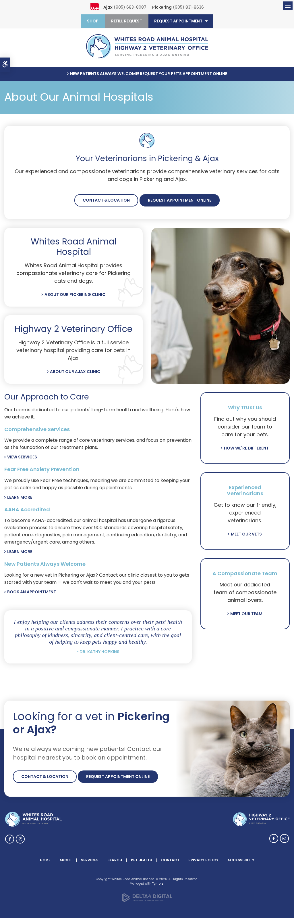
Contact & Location (106, 200)
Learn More (19, 497)
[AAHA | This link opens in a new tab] (94, 7)
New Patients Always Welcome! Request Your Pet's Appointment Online (148, 73)
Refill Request (126, 21)
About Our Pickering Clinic (75, 294)
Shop (92, 21)
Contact (170, 860)
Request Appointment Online (179, 200)
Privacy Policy (203, 860)
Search (114, 860)
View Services (22, 457)
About (65, 860)
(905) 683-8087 (130, 7)
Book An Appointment (31, 592)
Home (45, 860)
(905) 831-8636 (188, 7)
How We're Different (246, 448)
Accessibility (240, 860)
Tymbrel (158, 883)
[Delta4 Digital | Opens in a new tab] (147, 901)
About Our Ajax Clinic (75, 371)
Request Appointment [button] (178, 21)
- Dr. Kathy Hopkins (97, 652)
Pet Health (141, 860)
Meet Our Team (246, 614)
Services (89, 860)
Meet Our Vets (246, 534)
